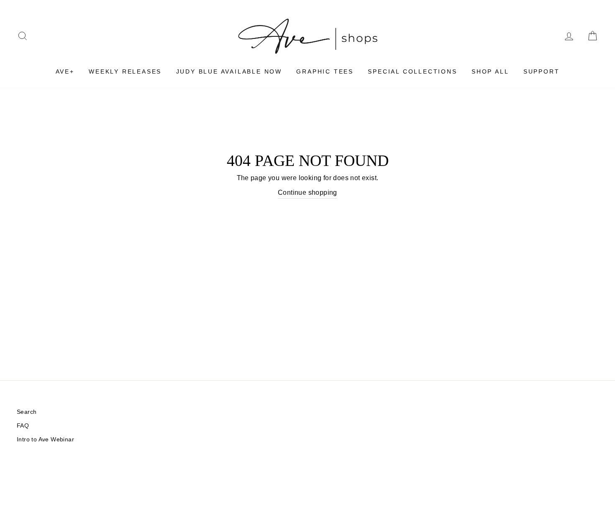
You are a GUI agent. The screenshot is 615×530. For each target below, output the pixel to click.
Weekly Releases (125, 71)
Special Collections (412, 71)
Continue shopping (307, 192)
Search (26, 412)
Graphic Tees (325, 71)
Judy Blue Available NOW (229, 71)
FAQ (23, 426)
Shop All (490, 71)
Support (541, 71)
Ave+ (65, 71)
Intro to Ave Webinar (45, 439)
